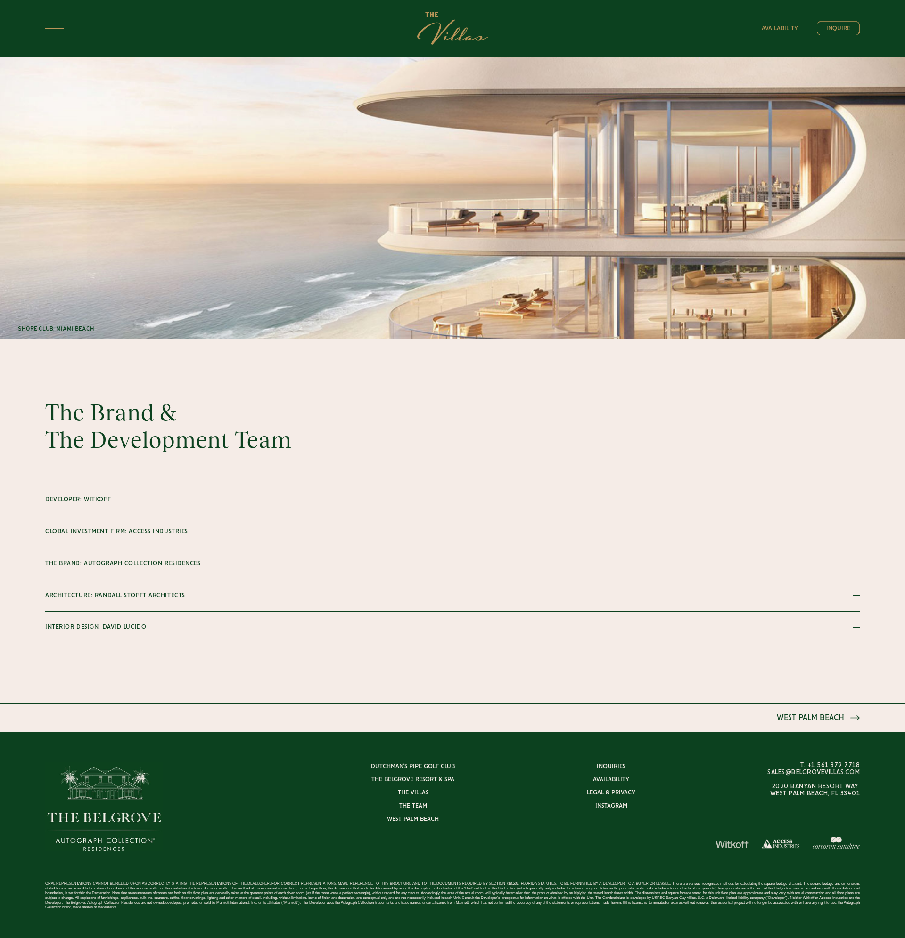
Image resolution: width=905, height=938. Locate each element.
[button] (179, 28)
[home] (452, 28)
